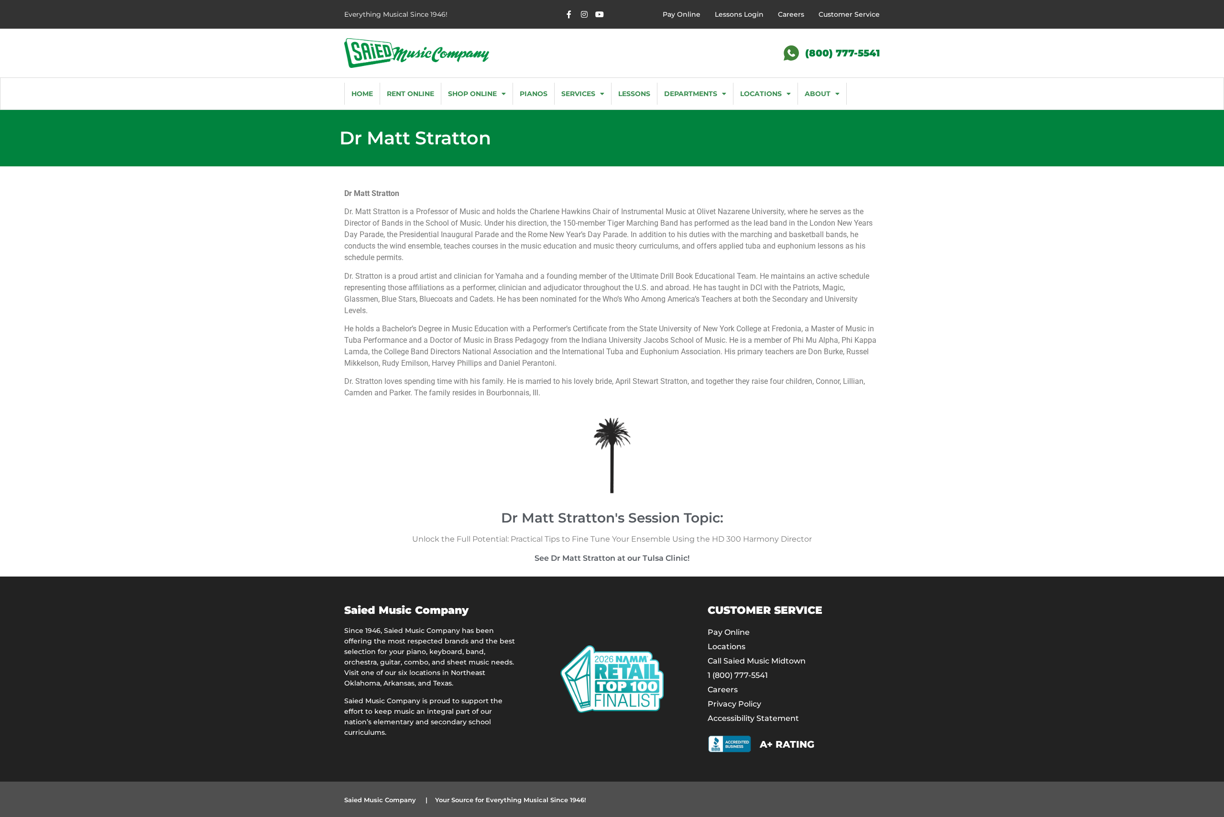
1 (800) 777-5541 (738, 675)
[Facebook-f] (569, 14)
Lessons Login (739, 14)
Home (362, 93)
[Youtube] (599, 14)
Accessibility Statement (753, 718)
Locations (761, 93)
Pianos (533, 93)
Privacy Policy (734, 703)
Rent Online (410, 93)
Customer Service (849, 14)
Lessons (634, 93)
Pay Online (681, 14)
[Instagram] (584, 14)
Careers (791, 14)
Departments (690, 93)
